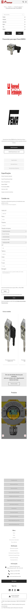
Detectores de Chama (14, 484)
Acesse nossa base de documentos (15, 596)
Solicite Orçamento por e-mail (14, 151)
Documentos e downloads (14, 539)
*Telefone (3, 251)
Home (14, 533)
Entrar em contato (14, 383)
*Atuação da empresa (6, 228)
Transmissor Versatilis (14, 512)
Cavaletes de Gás (14, 480)
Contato (14, 537)
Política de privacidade (21, 301)
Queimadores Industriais (14, 504)
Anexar (5, 291)
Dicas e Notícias (14, 542)
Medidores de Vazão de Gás (14, 496)
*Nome (2, 216)
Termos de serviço (4, 303)
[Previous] (3, 436)
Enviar (14, 297)
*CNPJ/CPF (3, 210)
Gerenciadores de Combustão (14, 492)
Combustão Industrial (18, 6)
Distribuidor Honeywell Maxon (14, 553)
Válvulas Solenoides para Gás (14, 524)
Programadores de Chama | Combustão (14, 500)
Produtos (10, 6)
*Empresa (3, 222)
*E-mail (3, 263)
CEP (2, 245)
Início (5, 6)
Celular (2, 257)
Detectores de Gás (14, 488)
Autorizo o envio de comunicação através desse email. (12, 294)
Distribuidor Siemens (14, 550)
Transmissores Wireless (14, 516)
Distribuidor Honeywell (14, 548)
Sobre (14, 535)
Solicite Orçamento (14, 147)
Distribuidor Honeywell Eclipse (14, 555)
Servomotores (14, 508)
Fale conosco (14, 581)
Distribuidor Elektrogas (14, 557)
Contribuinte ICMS (5, 239)
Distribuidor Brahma (14, 559)
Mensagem (3, 269)
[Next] (25, 436)
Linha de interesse (5, 234)
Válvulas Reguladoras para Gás (14, 520)
